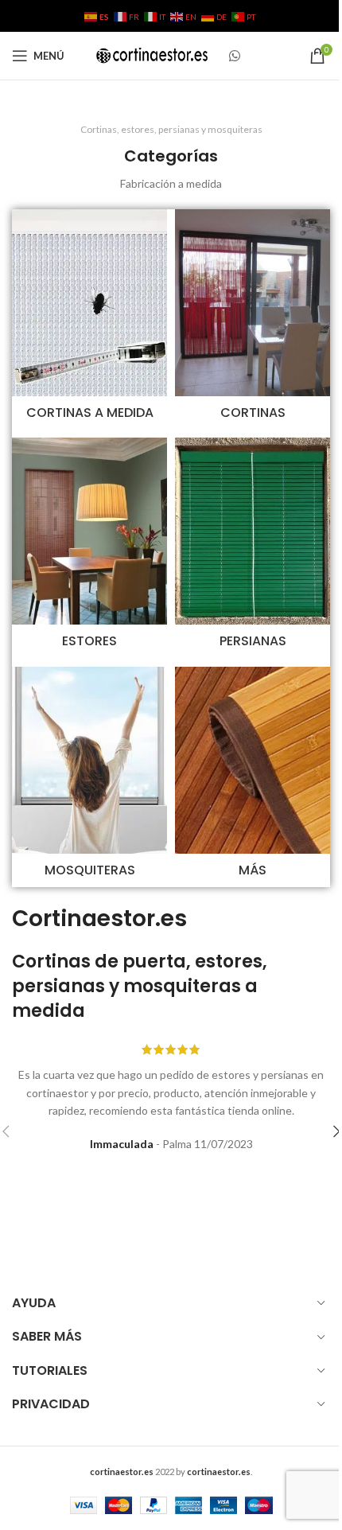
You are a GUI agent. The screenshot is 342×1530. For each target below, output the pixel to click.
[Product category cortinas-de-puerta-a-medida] (89, 319)
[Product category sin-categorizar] (252, 777)
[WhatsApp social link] (234, 56)
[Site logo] (152, 54)
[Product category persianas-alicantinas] (252, 548)
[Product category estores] (89, 548)
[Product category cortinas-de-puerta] (252, 319)
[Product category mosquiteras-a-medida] (89, 777)
